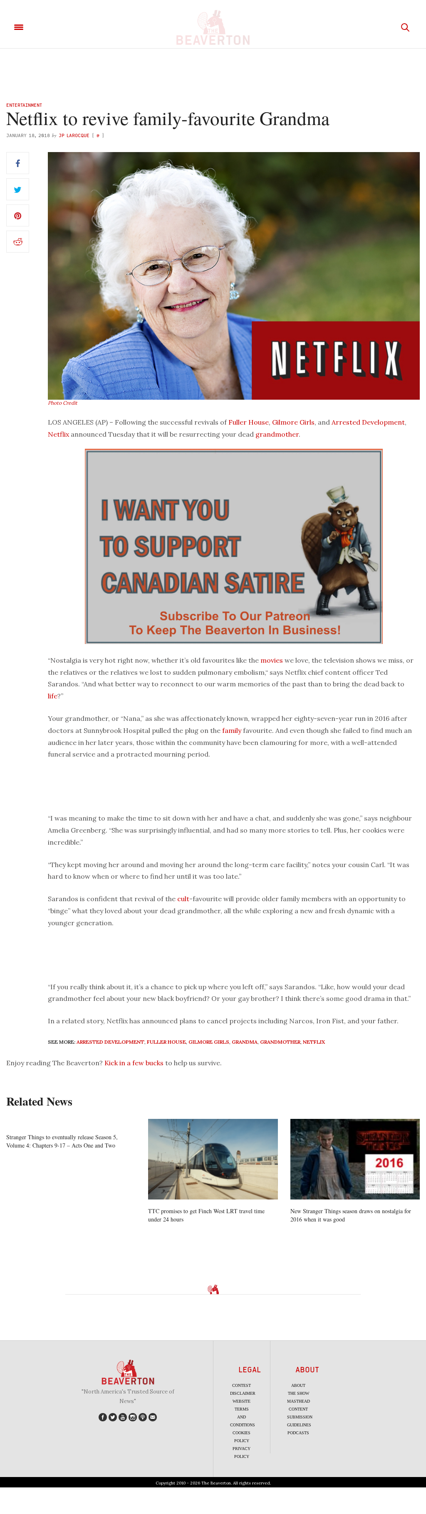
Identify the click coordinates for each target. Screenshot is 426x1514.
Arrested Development (368, 422)
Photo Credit (62, 403)
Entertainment (24, 105)
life (52, 696)
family (231, 730)
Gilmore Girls (293, 422)
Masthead (298, 1401)
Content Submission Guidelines (299, 1417)
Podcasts (298, 1432)
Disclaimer (242, 1393)
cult (183, 899)
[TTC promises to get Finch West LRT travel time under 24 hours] (212, 1159)
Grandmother (280, 1042)
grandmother (277, 434)
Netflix (58, 434)
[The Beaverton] (213, 27)
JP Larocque (74, 135)
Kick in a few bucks (133, 1063)
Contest (241, 1385)
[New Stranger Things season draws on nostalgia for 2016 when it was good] (355, 1159)
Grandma (245, 1042)
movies (271, 660)
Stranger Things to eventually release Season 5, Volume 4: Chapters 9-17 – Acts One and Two (62, 1141)
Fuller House (248, 422)
